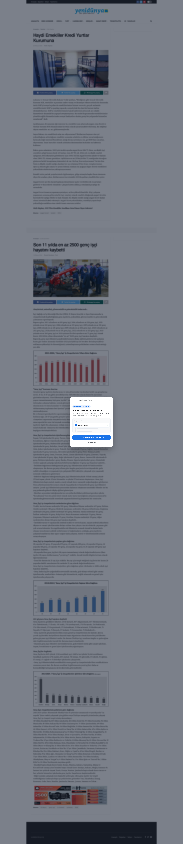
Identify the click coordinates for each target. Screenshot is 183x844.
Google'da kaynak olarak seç (90, 437)
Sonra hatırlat (91, 442)
